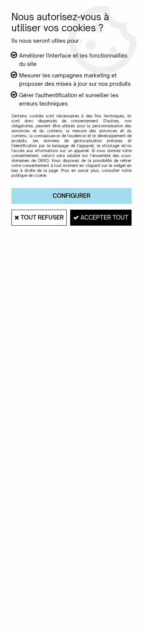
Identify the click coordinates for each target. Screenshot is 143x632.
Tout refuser (41, 217)
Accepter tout (104, 217)
